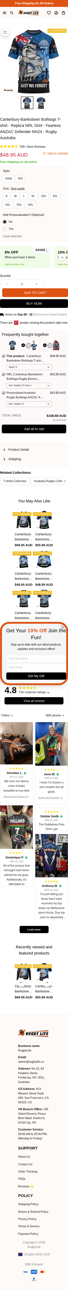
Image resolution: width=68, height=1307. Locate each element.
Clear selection (12, 236)
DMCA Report (34, 1264)
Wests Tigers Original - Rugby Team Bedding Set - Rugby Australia (16, 796)
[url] (31, 1062)
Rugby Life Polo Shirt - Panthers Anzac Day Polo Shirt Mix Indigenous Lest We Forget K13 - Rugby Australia (51, 798)
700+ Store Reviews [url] (32, 146)
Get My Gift (36, 676)
